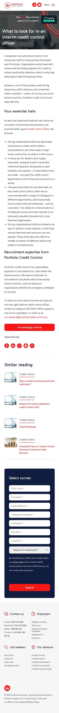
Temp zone (8, 662)
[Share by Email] (32, 345)
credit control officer (39, 129)
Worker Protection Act (13, 698)
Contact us (36, 638)
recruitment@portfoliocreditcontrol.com (25, 317)
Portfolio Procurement (41, 665)
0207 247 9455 (17, 622)
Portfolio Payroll (38, 658)
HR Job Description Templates (39, 630)
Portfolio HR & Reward (41, 662)
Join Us (7, 636)
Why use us (36, 625)
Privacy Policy (18, 562)
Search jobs (9, 655)
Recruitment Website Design (27, 702)
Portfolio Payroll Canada (42, 669)
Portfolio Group (38, 655)
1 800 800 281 (16, 629)
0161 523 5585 (20, 625)
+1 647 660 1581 (18, 632)
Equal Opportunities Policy (40, 695)
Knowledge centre (30, 327)
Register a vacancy (39, 622)
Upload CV (8, 658)
